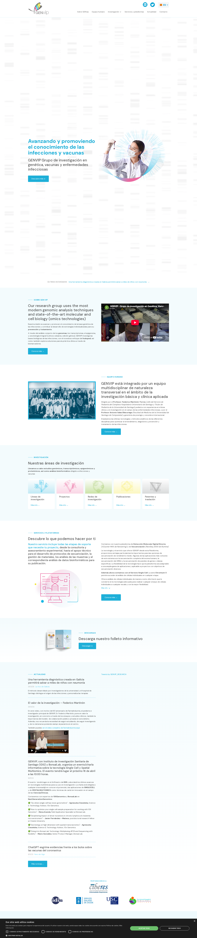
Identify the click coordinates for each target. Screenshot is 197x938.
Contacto (163, 12)
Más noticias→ (37, 864)
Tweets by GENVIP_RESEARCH (113, 674)
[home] (38, 8)
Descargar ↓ (87, 646)
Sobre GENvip (83, 12)
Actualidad (151, 12)
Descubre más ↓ (38, 178)
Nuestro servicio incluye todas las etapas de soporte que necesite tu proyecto (59, 546)
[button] (163, 5)
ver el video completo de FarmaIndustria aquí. (61, 728)
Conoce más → (37, 351)
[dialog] (98, 928)
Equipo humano (98, 12)
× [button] (194, 921)
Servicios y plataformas (134, 12)
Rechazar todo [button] (174, 928)
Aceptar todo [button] (144, 928)
